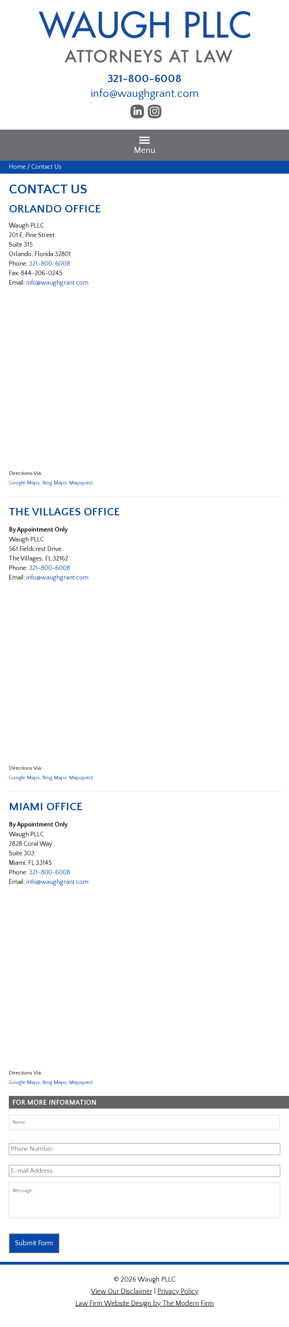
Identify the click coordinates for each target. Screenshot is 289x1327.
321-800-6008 (144, 79)
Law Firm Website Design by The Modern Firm (144, 1303)
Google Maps (24, 483)
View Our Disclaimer (121, 1291)
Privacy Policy (178, 1291)
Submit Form (34, 1243)
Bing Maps (54, 483)
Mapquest (81, 483)
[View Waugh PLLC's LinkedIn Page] (137, 114)
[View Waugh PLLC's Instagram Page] (155, 114)
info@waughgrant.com (145, 93)
